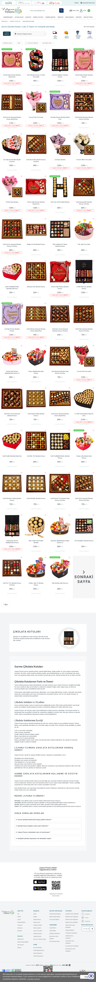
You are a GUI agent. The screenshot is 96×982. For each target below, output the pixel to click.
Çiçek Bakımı (52, 928)
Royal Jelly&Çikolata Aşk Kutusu (36, 372)
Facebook (87, 914)
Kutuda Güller (19, 17)
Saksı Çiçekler (69, 17)
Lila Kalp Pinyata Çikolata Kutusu (12, 330)
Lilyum (19, 919)
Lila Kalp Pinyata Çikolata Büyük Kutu (60, 118)
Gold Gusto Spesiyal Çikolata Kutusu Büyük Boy (60, 414)
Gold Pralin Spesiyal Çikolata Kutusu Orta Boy (84, 330)
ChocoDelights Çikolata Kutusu (84, 541)
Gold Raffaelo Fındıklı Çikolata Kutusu (12, 499)
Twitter (86, 917)
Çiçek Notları (52, 930)
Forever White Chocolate (84, 160)
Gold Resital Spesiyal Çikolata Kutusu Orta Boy (84, 118)
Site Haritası (20, 944)
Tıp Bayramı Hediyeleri (71, 933)
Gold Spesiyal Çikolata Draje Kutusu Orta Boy (60, 372)
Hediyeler (78, 17)
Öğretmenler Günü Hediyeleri (70, 926)
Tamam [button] (86, 977)
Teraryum (19, 925)
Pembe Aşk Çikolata (12, 202)
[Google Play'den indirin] (40, 888)
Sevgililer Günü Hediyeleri (72, 914)
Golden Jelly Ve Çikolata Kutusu (36, 584)
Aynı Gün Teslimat (33, 43)
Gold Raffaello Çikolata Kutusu (36, 498)
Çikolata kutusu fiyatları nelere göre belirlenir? (33, 826)
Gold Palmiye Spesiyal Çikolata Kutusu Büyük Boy (36, 330)
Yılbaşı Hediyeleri (69, 930)
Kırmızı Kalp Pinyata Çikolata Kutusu (60, 287)
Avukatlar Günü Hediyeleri (69, 937)
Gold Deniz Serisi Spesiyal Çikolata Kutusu (12, 414)
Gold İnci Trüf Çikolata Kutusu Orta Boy (12, 584)
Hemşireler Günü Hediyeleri (69, 942)
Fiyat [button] (19, 43)
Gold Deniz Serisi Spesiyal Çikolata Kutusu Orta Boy (60, 330)
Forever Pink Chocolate (36, 117)
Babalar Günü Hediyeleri (71, 922)
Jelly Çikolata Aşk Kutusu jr (60, 583)
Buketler (28, 17)
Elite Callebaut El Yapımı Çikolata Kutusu (60, 245)
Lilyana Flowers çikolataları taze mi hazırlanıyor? (34, 832)
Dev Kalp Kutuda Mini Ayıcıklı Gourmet (12, 160)
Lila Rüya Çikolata (60, 160)
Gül (18, 914)
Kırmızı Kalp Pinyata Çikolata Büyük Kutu (36, 203)
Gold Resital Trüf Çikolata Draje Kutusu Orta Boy (60, 499)
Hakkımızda (20, 939)
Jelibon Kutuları (37, 936)
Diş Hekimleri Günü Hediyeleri (70, 950)
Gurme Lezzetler (38, 17)
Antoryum (19, 928)
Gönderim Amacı (8, 17)
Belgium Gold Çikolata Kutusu (36, 244)
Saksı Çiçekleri (37, 928)
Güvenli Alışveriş (37, 947)
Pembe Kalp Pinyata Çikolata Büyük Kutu (12, 76)
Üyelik (84, 10)
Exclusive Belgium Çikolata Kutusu (60, 76)
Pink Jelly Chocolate (84, 244)
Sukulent (19, 930)
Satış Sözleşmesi (37, 953)
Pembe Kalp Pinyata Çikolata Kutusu (84, 76)
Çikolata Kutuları (37, 933)
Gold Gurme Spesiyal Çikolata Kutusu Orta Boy (12, 245)
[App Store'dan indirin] (40, 882)
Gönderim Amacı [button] (7, 43)
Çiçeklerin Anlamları (54, 933)
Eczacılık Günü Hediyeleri (72, 946)
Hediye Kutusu (37, 919)
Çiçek (34, 914)
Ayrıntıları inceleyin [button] (33, 979)
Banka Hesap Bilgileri (22, 942)
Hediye (35, 916)
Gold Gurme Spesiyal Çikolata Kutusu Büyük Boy (12, 118)
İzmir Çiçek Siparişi (54, 919)
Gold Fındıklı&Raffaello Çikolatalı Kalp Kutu (12, 287)
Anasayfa (4, 21)
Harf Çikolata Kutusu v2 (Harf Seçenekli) (36, 76)
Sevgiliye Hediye (37, 925)
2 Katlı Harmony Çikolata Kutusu (84, 287)
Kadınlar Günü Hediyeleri (71, 916)
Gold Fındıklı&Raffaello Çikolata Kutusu (60, 457)
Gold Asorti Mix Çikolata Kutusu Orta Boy (36, 160)
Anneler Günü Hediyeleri (71, 919)
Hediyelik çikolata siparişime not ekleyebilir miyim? (34, 838)
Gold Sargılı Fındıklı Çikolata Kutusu (36, 414)
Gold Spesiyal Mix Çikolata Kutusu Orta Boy (84, 203)
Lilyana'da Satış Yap (88, 3)
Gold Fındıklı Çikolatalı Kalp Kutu (12, 456)
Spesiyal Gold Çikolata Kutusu (36, 287)
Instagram (87, 921)
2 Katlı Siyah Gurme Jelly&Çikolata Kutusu (12, 541)
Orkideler (60, 17)
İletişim (19, 947)
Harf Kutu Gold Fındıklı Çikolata (60, 202)
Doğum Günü (36, 922)
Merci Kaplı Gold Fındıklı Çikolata (36, 541)
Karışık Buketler (21, 922)
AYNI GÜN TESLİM (88, 17)
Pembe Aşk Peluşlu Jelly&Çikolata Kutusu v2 (12, 372)
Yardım (76, 3)
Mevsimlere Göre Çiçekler (53, 937)
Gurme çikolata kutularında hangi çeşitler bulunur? (35, 819)
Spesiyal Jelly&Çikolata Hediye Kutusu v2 (60, 541)
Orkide (19, 916)
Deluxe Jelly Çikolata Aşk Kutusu (84, 457)
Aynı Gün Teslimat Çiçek (39, 939)
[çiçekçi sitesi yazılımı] (87, 971)
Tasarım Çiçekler (50, 17)
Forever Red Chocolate (84, 371)
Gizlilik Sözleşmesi (38, 956)
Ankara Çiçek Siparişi (54, 916)
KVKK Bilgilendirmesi (38, 950)
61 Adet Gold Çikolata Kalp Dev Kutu (84, 414)
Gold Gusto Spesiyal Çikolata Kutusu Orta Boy (84, 499)
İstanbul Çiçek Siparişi (55, 914)
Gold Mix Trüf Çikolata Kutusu (36, 456)
